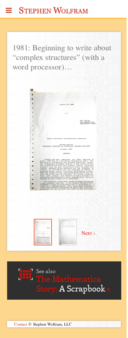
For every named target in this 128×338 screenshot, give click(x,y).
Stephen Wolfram (54, 12)
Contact (20, 324)
